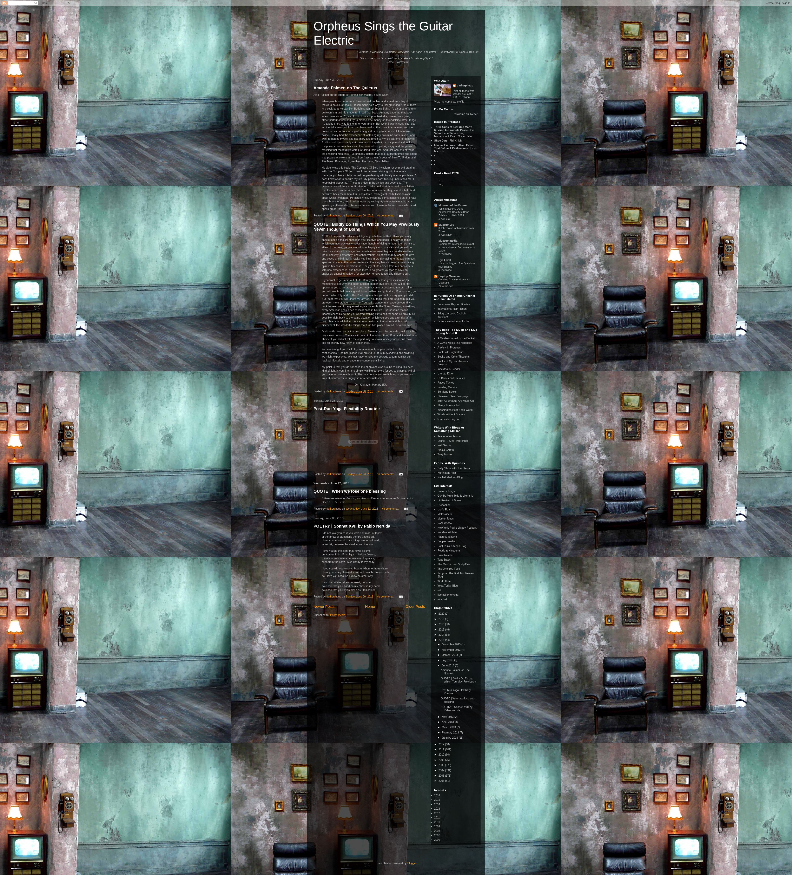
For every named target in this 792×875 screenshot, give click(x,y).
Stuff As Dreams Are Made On (455, 400)
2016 (441, 624)
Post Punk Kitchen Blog (451, 546)
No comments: (386, 215)
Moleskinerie (445, 514)
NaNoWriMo (444, 523)
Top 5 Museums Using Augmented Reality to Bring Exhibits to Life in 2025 (453, 212)
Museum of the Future (452, 205)
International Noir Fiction (452, 308)
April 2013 (448, 722)
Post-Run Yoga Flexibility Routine (347, 408)
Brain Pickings (446, 491)
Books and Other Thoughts (453, 356)
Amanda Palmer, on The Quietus (345, 88)
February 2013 (451, 732)
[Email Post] (401, 215)
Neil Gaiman (444, 445)
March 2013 (449, 727)
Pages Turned (445, 382)
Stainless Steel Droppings (452, 396)
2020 (441, 613)
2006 (441, 775)
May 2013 (448, 716)
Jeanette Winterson (449, 436)
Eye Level (444, 260)
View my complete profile (449, 101)
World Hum (444, 581)
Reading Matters (447, 387)
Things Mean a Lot (448, 405)
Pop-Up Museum (449, 276)
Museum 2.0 (446, 224)
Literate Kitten (445, 373)
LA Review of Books (449, 500)
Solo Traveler (445, 555)
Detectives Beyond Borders (453, 304)
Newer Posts (324, 607)
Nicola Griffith (445, 449)
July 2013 (448, 660)
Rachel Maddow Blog (450, 477)
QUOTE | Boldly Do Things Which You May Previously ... (458, 681)
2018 (441, 619)
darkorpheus (465, 85)
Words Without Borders (451, 414)
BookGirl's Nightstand (450, 352)
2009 (441, 760)
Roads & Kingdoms (449, 550)
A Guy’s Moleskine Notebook (454, 342)
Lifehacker (443, 505)
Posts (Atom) (338, 614)
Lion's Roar (444, 509)
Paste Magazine (447, 536)
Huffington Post (446, 472)
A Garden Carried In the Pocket (456, 338)
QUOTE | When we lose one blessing (350, 491)
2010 (441, 754)
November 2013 (451, 649)
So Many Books (447, 391)
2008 (441, 765)
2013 (441, 639)
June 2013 (448, 665)
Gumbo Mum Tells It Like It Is (455, 495)
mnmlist (442, 599)
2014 (441, 634)
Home (370, 607)
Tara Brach (443, 559)
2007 (441, 770)
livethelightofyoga (447, 594)
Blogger (411, 863)
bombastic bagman (448, 419)
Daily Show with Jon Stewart (454, 468)
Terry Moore (444, 454)
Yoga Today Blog (447, 585)
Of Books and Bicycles (451, 378)
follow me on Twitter (465, 114)
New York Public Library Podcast (457, 527)
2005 (441, 780)
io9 (439, 590)
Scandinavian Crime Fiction (453, 321)
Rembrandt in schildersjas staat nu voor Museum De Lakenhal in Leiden (456, 247)
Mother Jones (445, 518)
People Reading (446, 541)
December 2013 (451, 644)
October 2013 (450, 655)
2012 (441, 744)
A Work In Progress (449, 347)
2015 (441, 629)
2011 (441, 749)
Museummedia (447, 240)
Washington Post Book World (455, 409)
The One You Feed (448, 568)
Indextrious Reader (448, 369)
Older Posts (415, 607)
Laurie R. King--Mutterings (453, 440)
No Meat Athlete (447, 532)
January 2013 (450, 737)
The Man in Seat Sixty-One (453, 564)
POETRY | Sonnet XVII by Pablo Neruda (352, 526)
